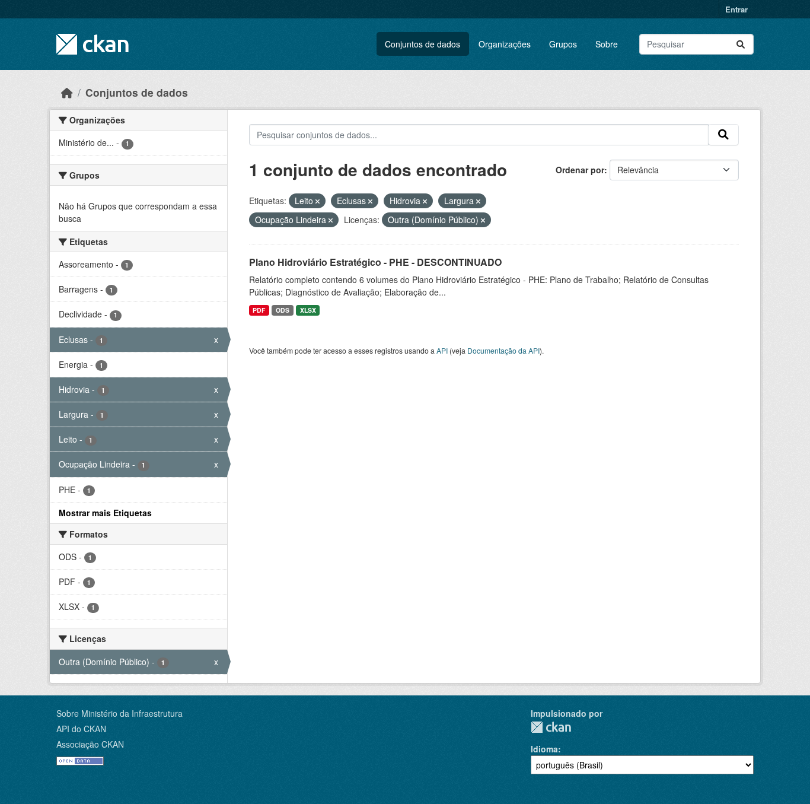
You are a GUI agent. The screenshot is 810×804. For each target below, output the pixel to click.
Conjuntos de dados (422, 44)
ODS (282, 310)
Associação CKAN (90, 744)
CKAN (551, 727)
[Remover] (317, 201)
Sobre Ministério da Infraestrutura (119, 713)
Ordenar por (580, 170)
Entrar (736, 9)
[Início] (67, 92)
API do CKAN (81, 729)
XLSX (308, 310)
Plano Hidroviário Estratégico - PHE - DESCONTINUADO (375, 262)
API (442, 350)
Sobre (606, 44)
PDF (259, 310)
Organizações (505, 44)
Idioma (544, 749)
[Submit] (740, 44)
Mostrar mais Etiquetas (105, 513)
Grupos (563, 44)
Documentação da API (503, 350)
